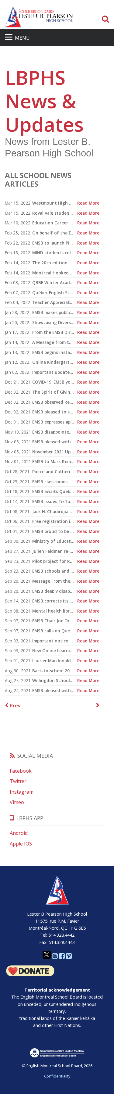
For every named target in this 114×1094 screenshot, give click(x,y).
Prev (15, 705)
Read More (88, 203)
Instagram (21, 792)
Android (19, 833)
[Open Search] (105, 19)
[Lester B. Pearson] (39, 16)
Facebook (21, 771)
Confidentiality (57, 1076)
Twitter (18, 781)
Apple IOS (21, 843)
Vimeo (17, 802)
